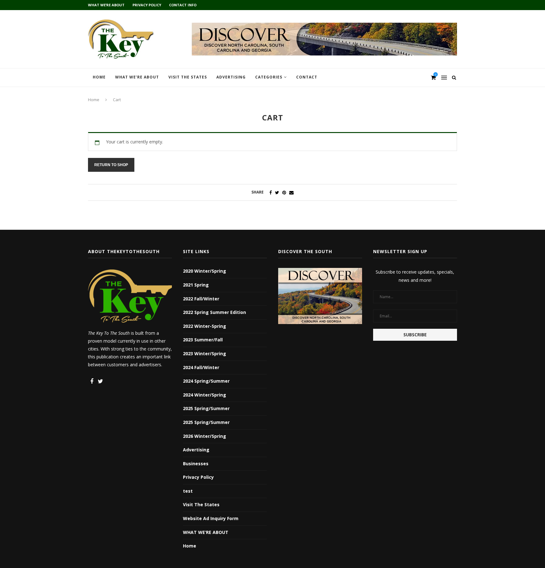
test (188, 491)
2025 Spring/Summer (206, 408)
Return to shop (111, 165)
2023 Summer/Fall (203, 340)
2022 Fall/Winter (201, 299)
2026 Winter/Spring (204, 436)
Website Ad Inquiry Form (210, 518)
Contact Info (182, 5)
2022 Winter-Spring (204, 326)
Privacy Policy (146, 5)
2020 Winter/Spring (204, 271)
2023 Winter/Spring (204, 353)
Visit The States (187, 77)
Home (99, 77)
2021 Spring (196, 285)
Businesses (195, 464)
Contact (306, 77)
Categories (268, 77)
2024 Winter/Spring (204, 395)
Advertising (231, 77)
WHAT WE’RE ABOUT (106, 5)
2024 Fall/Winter (201, 367)
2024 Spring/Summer (206, 381)
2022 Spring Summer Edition (214, 312)
